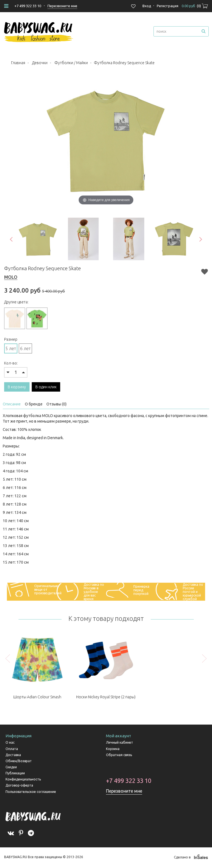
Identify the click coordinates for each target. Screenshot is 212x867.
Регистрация (167, 6)
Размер (10, 339)
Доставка (13, 755)
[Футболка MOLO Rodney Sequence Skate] (38, 239)
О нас (10, 742)
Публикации (15, 773)
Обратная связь (119, 755)
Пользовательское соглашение (31, 791)
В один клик (46, 387)
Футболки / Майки (71, 63)
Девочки (39, 63)
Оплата (12, 749)
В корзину (17, 387)
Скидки (11, 767)
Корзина (113, 749)
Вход (146, 6)
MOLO (10, 277)
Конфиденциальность (23, 779)
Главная (18, 63)
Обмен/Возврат (19, 761)
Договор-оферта (19, 785)
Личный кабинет (119, 742)
